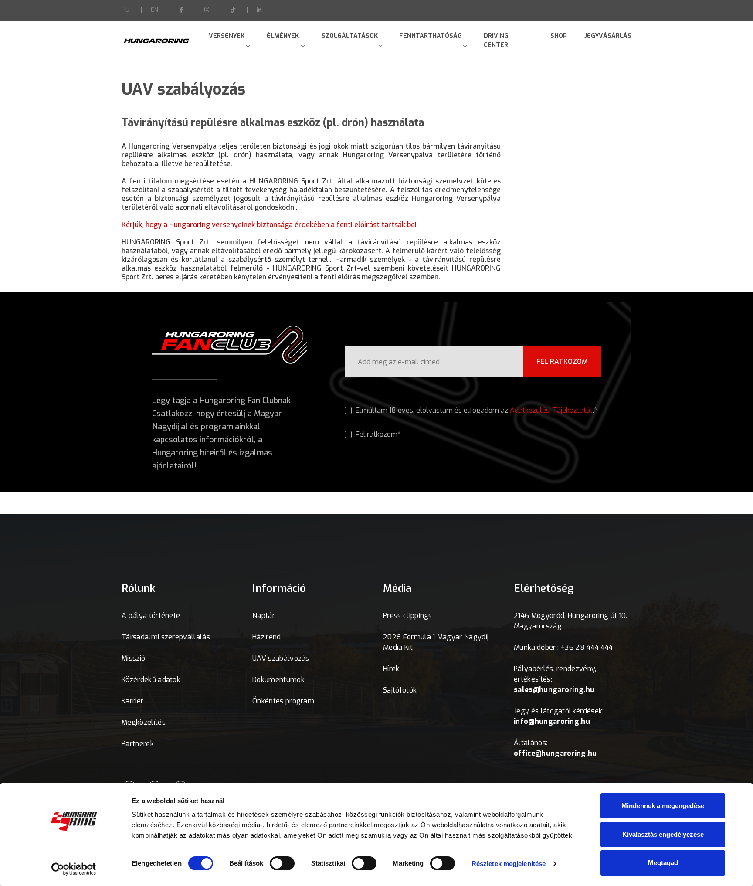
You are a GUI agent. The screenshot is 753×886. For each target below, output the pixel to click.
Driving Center (496, 40)
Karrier (132, 701)
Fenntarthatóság (430, 36)
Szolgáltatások (350, 36)
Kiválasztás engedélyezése (663, 834)
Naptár (263, 615)
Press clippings (407, 615)
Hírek (391, 668)
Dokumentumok (278, 679)
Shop (558, 36)
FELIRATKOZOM (562, 361)
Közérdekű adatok (151, 679)
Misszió (133, 658)
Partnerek (138, 743)
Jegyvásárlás (607, 36)
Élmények (283, 36)
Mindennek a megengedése (662, 805)
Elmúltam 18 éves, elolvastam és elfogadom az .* (475, 410)
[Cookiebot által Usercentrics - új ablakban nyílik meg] (74, 869)
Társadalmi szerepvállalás (166, 637)
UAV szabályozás (280, 658)
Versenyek (226, 36)
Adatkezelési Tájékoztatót (551, 410)
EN (154, 10)
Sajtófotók (400, 690)
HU (125, 10)
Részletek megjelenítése (508, 863)
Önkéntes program (283, 701)
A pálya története (151, 615)
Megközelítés (144, 722)
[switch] (282, 863)
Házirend (266, 637)
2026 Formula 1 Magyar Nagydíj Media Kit (435, 642)
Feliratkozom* (377, 434)
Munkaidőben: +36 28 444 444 (563, 647)
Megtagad (663, 862)
